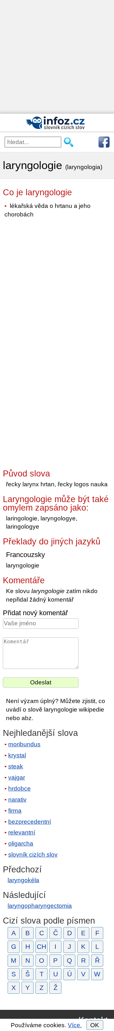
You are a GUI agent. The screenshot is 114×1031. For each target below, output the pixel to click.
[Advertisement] (57, 57)
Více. (75, 1025)
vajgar (16, 777)
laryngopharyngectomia (40, 905)
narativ (17, 799)
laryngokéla (23, 880)
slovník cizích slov (33, 854)
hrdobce (19, 788)
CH (41, 946)
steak (15, 766)
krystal (17, 755)
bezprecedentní (29, 821)
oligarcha (20, 843)
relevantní (21, 832)
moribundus (24, 744)
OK (94, 1025)
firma (15, 810)
